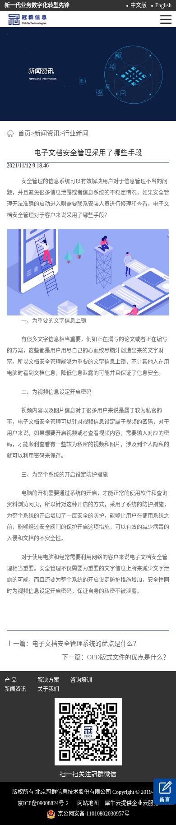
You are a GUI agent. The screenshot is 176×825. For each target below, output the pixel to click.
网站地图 (86, 803)
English (163, 5)
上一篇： (73, 643)
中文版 (138, 5)
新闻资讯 (47, 133)
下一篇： (115, 657)
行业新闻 (75, 133)
